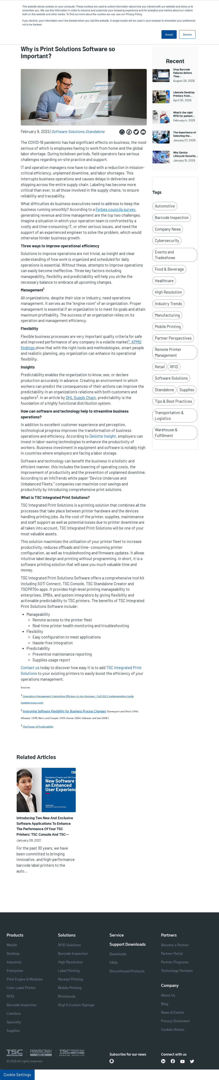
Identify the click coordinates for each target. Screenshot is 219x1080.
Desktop (13, 953)
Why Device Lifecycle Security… (185, 154)
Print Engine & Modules (25, 979)
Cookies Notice (172, 1029)
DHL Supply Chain (81, 397)
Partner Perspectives (173, 338)
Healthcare (164, 280)
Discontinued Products (127, 971)
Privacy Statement (175, 1021)
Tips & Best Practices (173, 401)
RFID (174, 366)
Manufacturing (167, 315)
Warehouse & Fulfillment (166, 432)
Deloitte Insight (102, 436)
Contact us (30, 667)
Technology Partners (177, 971)
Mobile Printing (168, 326)
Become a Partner (175, 945)
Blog (164, 1004)
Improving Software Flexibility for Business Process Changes (64, 711)
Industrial (14, 962)
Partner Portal (172, 953)
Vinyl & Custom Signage (76, 1005)
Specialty (14, 1022)
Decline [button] (187, 34)
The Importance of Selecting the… (184, 134)
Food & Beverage (169, 269)
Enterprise (15, 971)
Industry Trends (168, 303)
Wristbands (66, 996)
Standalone (95, 131)
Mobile (12, 945)
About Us (168, 995)
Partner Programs (174, 962)
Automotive (165, 206)
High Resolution (168, 292)
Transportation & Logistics (169, 415)
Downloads (118, 954)
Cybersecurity (167, 240)
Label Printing (69, 971)
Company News (168, 229)
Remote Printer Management (168, 352)
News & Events (172, 1012)
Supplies (186, 389)
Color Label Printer (21, 988)
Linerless (14, 1013)
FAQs (114, 962)
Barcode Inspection (172, 217)
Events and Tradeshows (165, 255)
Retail (160, 366)
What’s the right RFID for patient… (184, 114)
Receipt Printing (70, 979)
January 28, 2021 (28, 840)
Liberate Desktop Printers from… (183, 94)
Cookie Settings (17, 1074)
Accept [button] (169, 34)
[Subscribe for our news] (112, 1061)
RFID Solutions (69, 945)
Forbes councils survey (115, 209)
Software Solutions (67, 131)
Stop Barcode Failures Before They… (182, 73)
